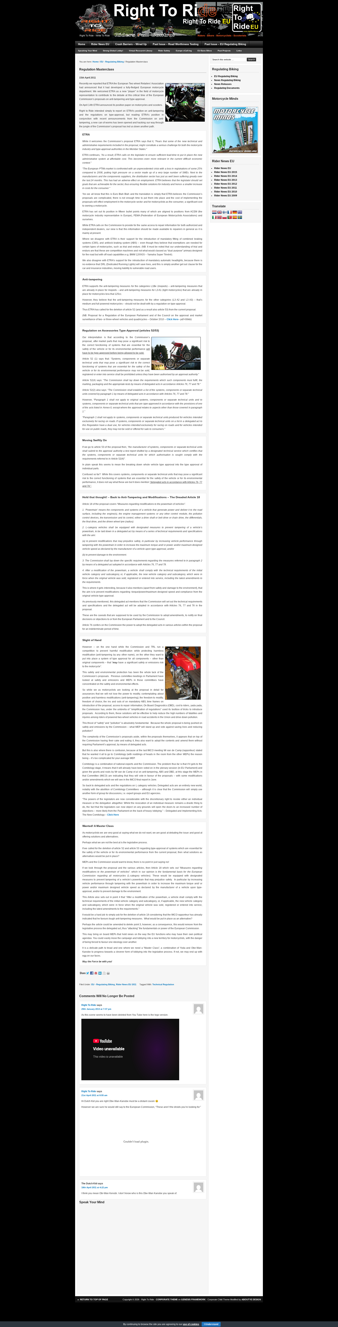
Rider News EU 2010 (225, 191)
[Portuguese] (229, 217)
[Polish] (224, 217)
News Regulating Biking (227, 80)
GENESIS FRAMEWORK (193, 1299)
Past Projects (224, 51)
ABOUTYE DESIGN (251, 1299)
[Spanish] (234, 217)
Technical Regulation (163, 984)
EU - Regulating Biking (103, 984)
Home (81, 44)
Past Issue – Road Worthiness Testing (176, 44)
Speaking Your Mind (87, 51)
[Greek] (239, 212)
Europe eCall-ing (184, 51)
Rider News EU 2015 (225, 172)
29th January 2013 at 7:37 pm (96, 1009)
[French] (229, 212)
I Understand (211, 1324)
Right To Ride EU (169, 13)
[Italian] (214, 217)
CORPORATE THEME (167, 1299)
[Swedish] (239, 217)
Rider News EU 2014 (225, 176)
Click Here (172, 319)
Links (239, 51)
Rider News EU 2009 (225, 195)
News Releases (223, 84)
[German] (234, 212)
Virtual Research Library (140, 51)
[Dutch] (214, 212)
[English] (219, 212)
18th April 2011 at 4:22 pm (94, 1187)
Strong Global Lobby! (113, 51)
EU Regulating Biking (226, 76)
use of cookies (191, 1324)
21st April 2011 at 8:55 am (94, 1095)
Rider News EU (100, 44)
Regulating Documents (227, 88)
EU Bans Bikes (205, 51)
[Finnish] (224, 212)
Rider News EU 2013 (225, 180)
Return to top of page (94, 1299)
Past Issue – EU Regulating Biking (225, 44)
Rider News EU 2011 (126, 984)
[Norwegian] (219, 217)
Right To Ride (88, 1005)
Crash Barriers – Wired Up (131, 44)
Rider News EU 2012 (225, 184)
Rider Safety (164, 51)
